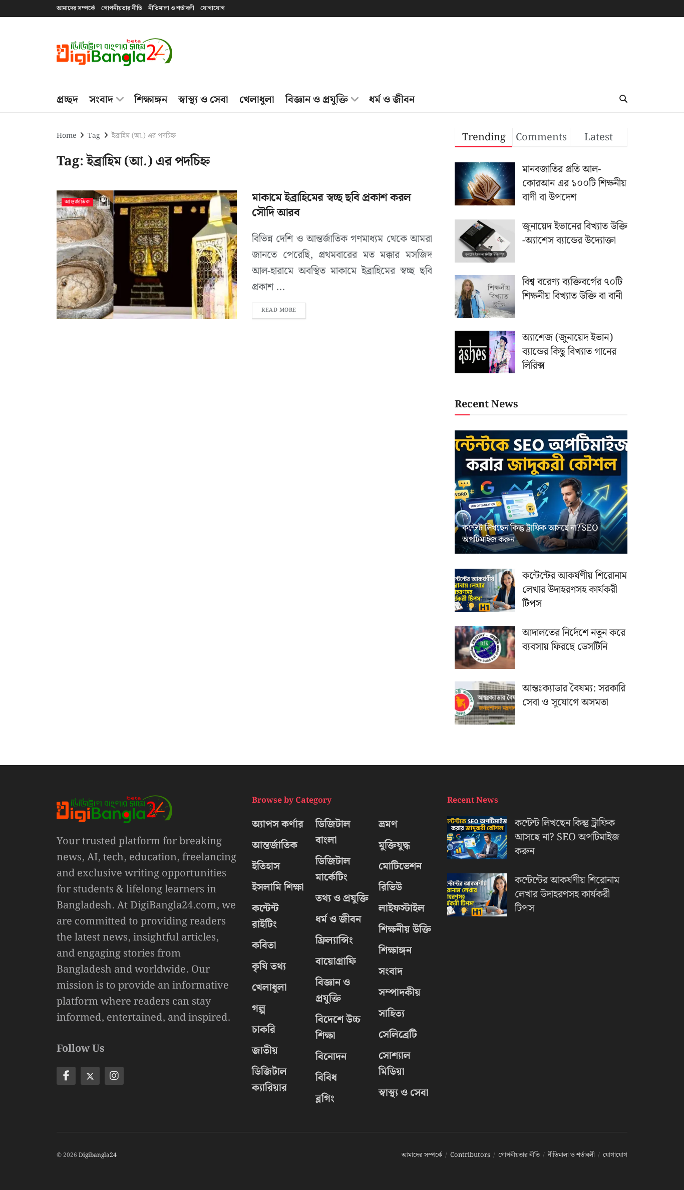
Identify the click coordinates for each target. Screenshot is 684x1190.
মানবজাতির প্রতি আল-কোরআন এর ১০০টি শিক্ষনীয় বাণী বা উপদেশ (574, 183)
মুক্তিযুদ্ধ (394, 845)
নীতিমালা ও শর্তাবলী (171, 8)
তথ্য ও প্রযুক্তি (342, 898)
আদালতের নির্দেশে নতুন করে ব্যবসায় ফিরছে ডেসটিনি (573, 640)
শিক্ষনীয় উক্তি (405, 929)
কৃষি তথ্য (269, 967)
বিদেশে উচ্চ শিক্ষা (338, 1028)
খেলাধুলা (256, 100)
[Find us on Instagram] (114, 1076)
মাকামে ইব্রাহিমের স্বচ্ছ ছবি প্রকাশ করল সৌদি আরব (331, 205)
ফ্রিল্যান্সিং (334, 940)
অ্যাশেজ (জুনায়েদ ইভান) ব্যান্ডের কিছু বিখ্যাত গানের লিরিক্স (569, 352)
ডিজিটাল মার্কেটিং (333, 869)
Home (66, 135)
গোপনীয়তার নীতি (121, 8)
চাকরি (263, 1030)
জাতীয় (265, 1051)
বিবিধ (326, 1078)
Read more (283, 309)
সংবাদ (101, 100)
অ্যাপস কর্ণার (277, 824)
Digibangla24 (98, 1155)
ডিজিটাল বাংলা (333, 832)
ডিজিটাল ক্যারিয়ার (269, 1080)
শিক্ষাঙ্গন (150, 100)
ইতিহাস (266, 866)
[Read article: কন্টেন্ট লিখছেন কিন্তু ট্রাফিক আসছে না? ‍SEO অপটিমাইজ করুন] (541, 492)
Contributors (470, 1155)
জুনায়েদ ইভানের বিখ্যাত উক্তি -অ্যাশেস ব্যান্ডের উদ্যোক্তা (574, 233)
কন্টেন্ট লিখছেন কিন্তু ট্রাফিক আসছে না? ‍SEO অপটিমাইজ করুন (530, 534)
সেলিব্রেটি (398, 1035)
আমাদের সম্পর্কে (76, 8)
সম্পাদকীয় (400, 993)
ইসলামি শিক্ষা (278, 887)
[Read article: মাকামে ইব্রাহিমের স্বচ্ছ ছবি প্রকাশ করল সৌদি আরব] (147, 254)
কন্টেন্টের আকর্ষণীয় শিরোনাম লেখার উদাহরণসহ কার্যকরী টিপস (574, 590)
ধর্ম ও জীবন (392, 100)
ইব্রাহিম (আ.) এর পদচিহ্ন (144, 135)
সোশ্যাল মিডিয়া (395, 1064)
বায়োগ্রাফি (335, 962)
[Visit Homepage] (114, 52)
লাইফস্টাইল (402, 908)
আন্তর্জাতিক (77, 202)
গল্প (258, 1009)
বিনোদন (331, 1057)
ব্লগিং (324, 1099)
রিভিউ (390, 887)
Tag (94, 135)
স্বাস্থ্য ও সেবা (203, 100)
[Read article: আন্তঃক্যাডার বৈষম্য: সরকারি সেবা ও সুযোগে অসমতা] (485, 703)
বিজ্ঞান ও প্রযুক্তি (316, 100)
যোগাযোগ (212, 8)
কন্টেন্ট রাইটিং (265, 916)
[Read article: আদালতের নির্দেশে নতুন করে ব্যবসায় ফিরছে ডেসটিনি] (485, 647)
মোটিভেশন (400, 866)
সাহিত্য (392, 1014)
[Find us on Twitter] (90, 1076)
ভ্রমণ (388, 824)
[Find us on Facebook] (66, 1076)
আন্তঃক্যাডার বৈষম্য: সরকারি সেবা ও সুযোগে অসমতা (573, 695)
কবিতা (264, 945)
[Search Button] (623, 99)
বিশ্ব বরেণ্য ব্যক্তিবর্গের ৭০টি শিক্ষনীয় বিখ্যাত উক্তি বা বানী (572, 289)
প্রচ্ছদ (67, 100)
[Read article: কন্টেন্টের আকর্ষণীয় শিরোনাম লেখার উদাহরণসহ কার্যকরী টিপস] (485, 590)
